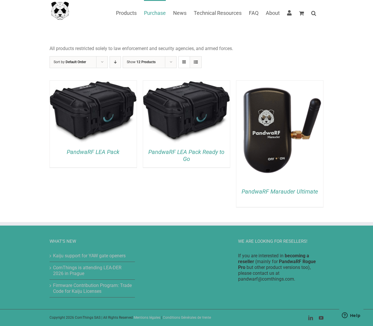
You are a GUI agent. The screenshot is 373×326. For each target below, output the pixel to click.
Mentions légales (147, 318)
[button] (313, 12)
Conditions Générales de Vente (187, 318)
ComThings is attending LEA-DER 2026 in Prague (87, 270)
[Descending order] (115, 62)
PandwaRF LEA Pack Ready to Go (186, 155)
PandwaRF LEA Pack (93, 151)
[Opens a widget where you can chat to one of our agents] (351, 316)
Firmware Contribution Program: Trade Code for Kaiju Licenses (92, 288)
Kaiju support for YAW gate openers (89, 255)
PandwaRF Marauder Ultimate (280, 191)
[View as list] (195, 62)
